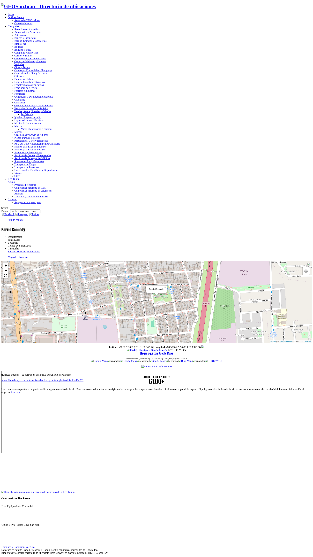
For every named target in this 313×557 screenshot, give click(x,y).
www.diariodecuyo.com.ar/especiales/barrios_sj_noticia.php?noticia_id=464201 (42, 380)
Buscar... (5, 211)
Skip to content (15, 219)
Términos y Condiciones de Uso (18, 547)
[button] (5, 275)
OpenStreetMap (285, 341)
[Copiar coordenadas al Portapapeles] (202, 347)
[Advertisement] (99, 419)
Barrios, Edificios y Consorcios (24, 251)
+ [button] (6, 265)
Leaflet (273, 341)
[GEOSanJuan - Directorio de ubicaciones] (48, 6)
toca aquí (15, 392)
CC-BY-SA (307, 341)
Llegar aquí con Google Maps (156, 353)
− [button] (6, 271)
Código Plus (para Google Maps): (148, 350)
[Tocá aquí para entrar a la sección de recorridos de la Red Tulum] (38, 491)
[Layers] (306, 271)
